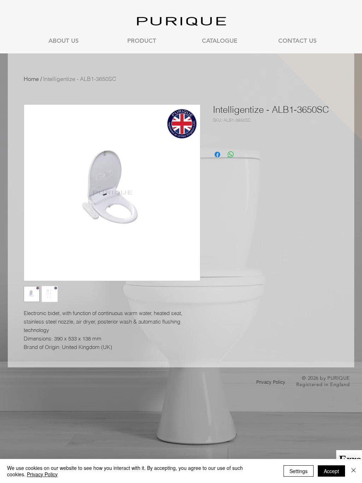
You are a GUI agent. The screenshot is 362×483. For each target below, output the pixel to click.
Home (31, 78)
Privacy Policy (42, 474)
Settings (299, 471)
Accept (331, 471)
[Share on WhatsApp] (231, 154)
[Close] (353, 471)
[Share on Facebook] (217, 154)
